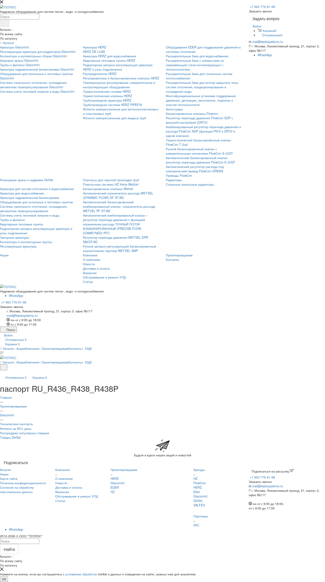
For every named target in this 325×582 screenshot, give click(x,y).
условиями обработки (81, 574)
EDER (115, 487)
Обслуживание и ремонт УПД (76, 496)
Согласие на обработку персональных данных (17, 489)
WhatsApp (265, 55)
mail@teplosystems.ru (267, 41)
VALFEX (199, 505)
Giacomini (117, 483)
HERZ (115, 478)
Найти (9, 549)
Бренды (199, 469)
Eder (196, 492)
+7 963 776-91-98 (262, 6)
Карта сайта (8, 478)
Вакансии (62, 492)
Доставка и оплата (68, 487)
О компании (64, 478)
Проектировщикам (124, 469)
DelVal (197, 500)
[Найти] (5, 23)
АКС (196, 525)
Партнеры (200, 516)
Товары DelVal (10, 437)
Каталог (5, 469)
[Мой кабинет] (2, 373)
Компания (62, 469)
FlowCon (199, 483)
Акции (4, 474)
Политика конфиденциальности (23, 483)
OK (4, 579)
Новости (61, 483)
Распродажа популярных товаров (24, 433)
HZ (113, 492)
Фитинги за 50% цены (15, 428)
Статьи (60, 500)
